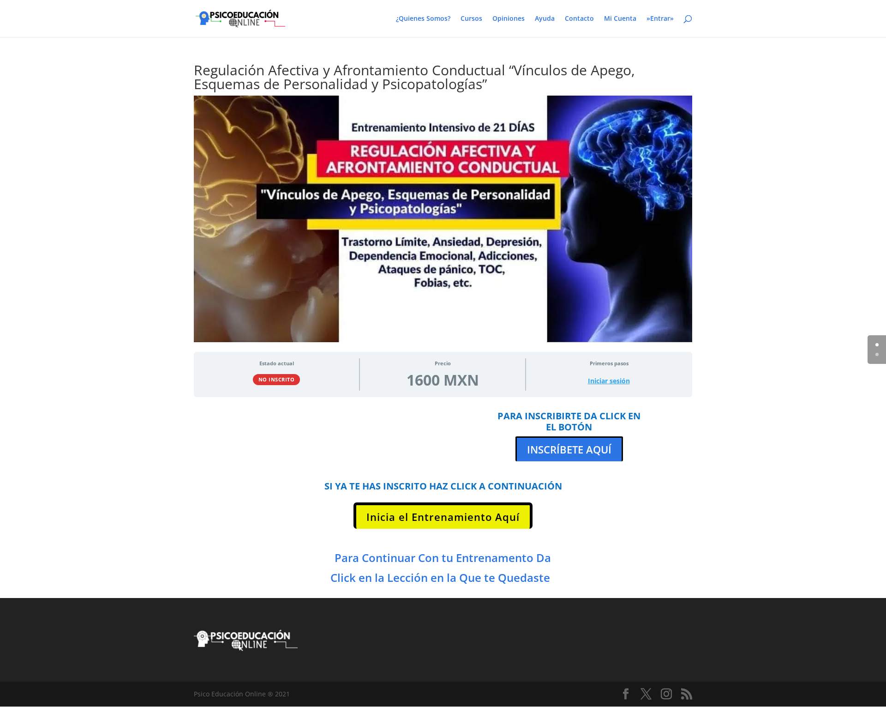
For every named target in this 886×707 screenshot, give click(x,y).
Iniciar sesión (609, 381)
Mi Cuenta (620, 19)
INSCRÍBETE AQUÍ (569, 449)
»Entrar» (660, 19)
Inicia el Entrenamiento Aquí (443, 517)
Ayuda (545, 19)
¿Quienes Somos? (423, 19)
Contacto (579, 19)
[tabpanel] (443, 495)
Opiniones (508, 19)
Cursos (471, 19)
